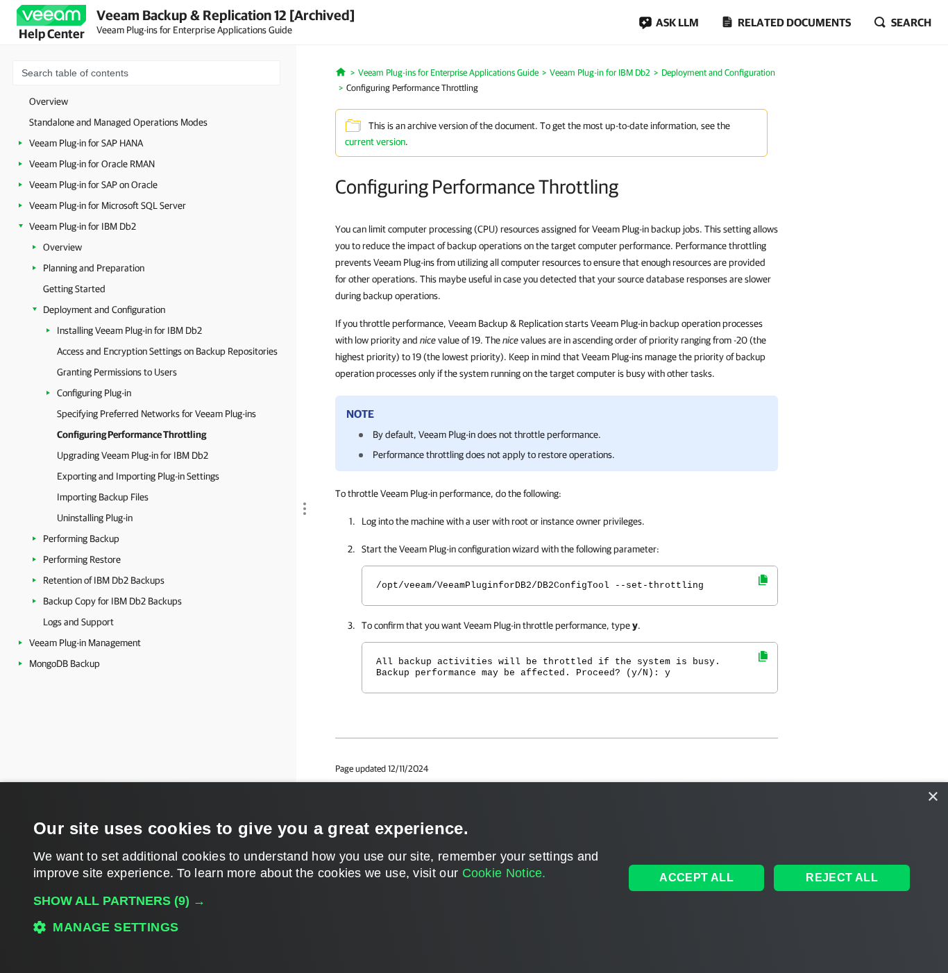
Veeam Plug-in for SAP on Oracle (93, 184)
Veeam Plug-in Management (85, 642)
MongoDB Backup (64, 663)
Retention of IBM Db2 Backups (103, 580)
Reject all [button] (842, 877)
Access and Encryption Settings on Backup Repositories (167, 351)
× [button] (932, 797)
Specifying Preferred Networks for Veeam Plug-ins (156, 413)
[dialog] (474, 877)
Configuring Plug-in (94, 392)
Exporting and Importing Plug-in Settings (138, 476)
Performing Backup (81, 538)
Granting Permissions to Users (117, 372)
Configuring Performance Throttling (131, 434)
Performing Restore (82, 559)
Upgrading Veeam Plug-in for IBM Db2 (132, 455)
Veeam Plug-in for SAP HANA (86, 143)
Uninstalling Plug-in (95, 517)
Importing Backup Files (103, 496)
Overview (48, 101)
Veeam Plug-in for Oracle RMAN (92, 163)
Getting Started (74, 288)
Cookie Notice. (504, 873)
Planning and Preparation (93, 267)
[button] (320, 900)
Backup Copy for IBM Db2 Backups (112, 601)
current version (375, 141)
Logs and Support (78, 621)
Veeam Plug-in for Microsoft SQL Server (107, 205)
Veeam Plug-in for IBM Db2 (82, 226)
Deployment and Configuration (104, 309)
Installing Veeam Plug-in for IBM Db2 (129, 330)
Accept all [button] (696, 877)
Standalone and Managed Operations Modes (118, 122)
